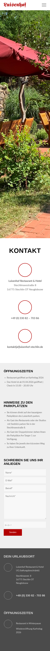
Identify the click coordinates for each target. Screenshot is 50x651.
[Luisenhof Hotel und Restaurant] (21, 5)
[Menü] (42, 5)
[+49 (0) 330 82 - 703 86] (8, 595)
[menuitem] (42, 5)
